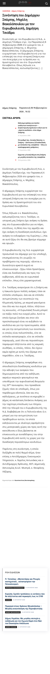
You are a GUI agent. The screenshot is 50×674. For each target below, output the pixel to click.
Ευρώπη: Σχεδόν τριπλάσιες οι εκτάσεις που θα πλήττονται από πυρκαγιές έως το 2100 (25, 595)
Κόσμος (8, 600)
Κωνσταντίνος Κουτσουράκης (24, 480)
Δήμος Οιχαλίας (11, 627)
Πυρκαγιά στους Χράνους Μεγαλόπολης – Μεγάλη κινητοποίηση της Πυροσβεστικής (23, 607)
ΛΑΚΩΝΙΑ (6, 11)
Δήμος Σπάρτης (18, 11)
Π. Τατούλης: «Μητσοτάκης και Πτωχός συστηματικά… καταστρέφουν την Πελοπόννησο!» (22, 581)
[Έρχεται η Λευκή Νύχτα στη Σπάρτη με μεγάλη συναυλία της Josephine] (9, 158)
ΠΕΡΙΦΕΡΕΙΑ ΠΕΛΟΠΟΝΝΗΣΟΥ (15, 588)
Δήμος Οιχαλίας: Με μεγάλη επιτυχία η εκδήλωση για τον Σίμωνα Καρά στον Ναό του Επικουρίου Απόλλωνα (23, 621)
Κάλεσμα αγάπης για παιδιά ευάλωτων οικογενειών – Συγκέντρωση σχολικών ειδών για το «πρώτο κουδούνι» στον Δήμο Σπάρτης (32, 127)
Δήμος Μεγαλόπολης (13, 612)
